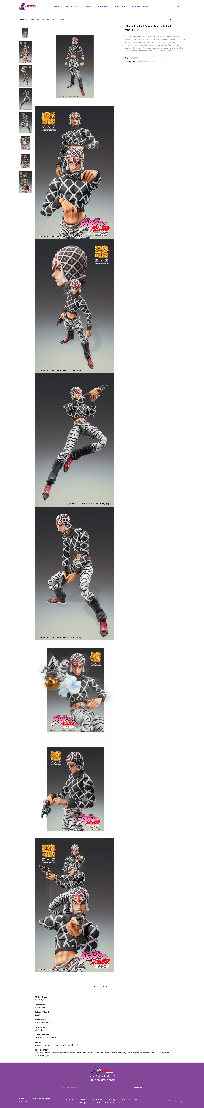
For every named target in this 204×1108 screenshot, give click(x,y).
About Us (102, 6)
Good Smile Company (153, 61)
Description (100, 986)
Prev (174, 20)
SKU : (127, 58)
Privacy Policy (85, 1102)
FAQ (136, 1099)
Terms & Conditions (105, 1102)
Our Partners (96, 1099)
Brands (87, 6)
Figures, (140, 61)
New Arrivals (71, 6)
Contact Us (119, 6)
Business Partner (139, 6)
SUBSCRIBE (138, 1087)
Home (56, 6)
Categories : (130, 61)
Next (181, 20)
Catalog (111, 1099)
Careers (82, 1099)
